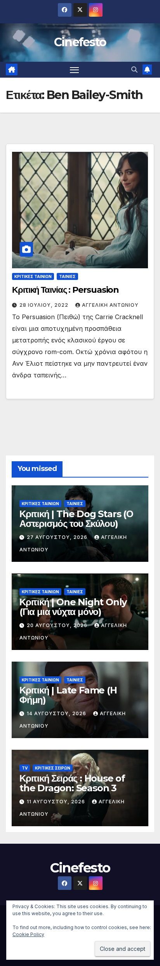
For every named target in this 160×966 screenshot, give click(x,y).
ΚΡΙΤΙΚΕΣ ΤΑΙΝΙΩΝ (33, 276)
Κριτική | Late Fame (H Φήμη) (68, 695)
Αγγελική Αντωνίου (110, 305)
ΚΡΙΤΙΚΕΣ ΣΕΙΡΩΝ (52, 768)
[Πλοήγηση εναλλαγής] (74, 69)
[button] (134, 69)
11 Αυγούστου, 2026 (57, 801)
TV (25, 768)
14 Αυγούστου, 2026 (57, 713)
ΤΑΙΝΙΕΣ (67, 276)
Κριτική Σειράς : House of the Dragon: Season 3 (72, 783)
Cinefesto (80, 42)
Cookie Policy (28, 934)
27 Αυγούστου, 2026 (58, 537)
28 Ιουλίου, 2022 (44, 305)
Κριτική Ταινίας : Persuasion (65, 290)
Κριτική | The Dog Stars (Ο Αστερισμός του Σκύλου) (76, 518)
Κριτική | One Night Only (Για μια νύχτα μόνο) (73, 606)
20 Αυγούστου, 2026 (58, 625)
